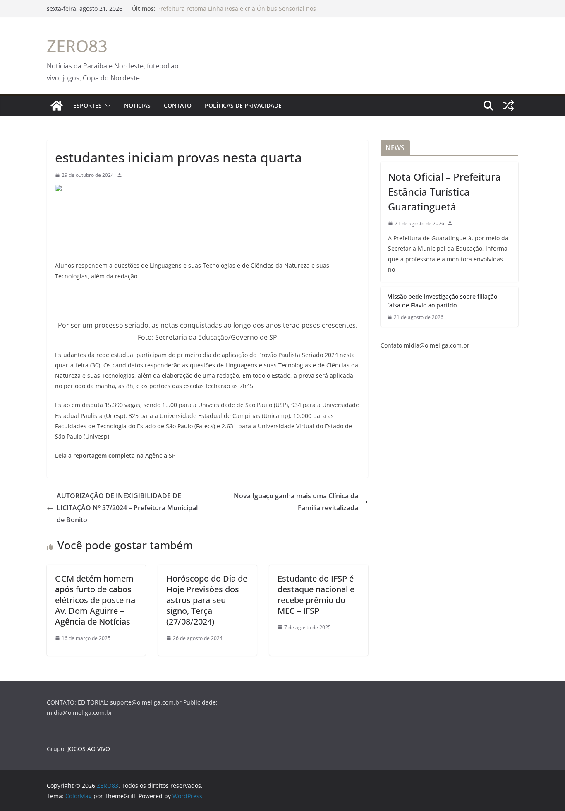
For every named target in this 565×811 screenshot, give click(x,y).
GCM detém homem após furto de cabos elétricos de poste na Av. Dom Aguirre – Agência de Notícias (95, 600)
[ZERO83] (57, 106)
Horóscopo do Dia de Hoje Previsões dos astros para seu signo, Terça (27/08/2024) (206, 600)
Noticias (137, 105)
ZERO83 (77, 45)
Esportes (87, 105)
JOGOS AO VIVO (88, 749)
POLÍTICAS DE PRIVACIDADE (243, 105)
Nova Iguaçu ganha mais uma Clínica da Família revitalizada (296, 501)
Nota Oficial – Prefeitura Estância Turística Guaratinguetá (444, 191)
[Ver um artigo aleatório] (508, 106)
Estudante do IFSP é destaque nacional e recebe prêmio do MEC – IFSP (316, 594)
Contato (178, 105)
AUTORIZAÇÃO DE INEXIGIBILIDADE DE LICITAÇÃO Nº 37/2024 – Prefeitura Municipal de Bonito (127, 507)
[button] (106, 105)
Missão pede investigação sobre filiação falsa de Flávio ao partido (442, 300)
